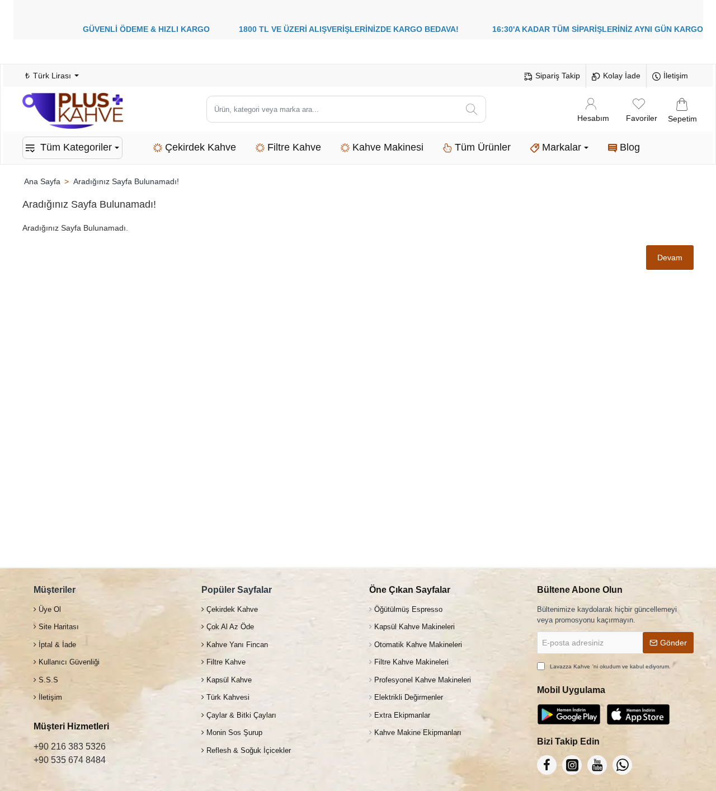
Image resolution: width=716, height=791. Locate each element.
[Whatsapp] (622, 765)
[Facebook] (547, 765)
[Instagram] (572, 765)
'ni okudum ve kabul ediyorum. (610, 666)
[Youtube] (597, 765)
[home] (42, 181)
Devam (669, 257)
